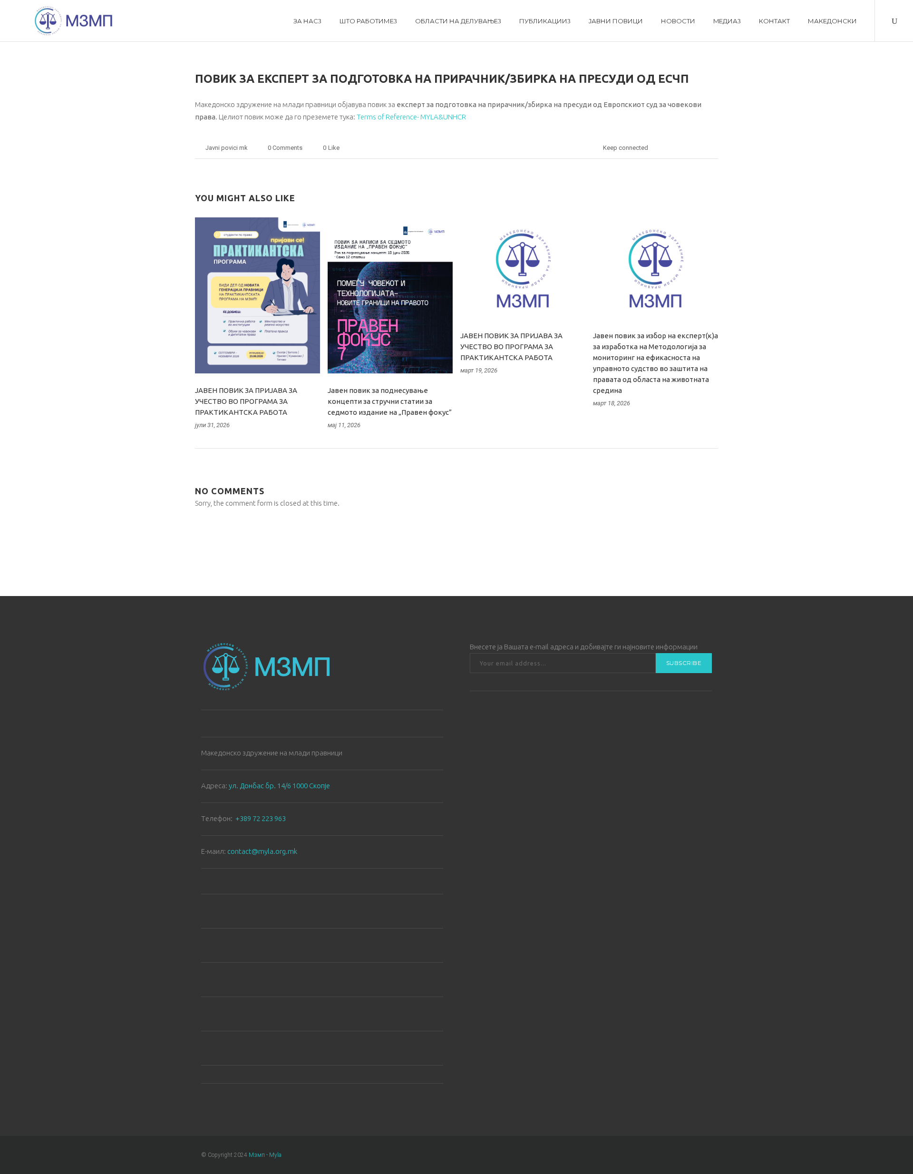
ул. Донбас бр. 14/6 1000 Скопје (279, 786)
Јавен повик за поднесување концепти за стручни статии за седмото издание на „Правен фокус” (390, 401)
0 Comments (285, 147)
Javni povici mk (226, 147)
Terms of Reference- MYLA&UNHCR (411, 117)
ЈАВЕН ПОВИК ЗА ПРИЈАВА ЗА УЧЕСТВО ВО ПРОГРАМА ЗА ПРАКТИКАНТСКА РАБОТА (246, 401)
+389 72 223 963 (260, 818)
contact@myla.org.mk (262, 851)
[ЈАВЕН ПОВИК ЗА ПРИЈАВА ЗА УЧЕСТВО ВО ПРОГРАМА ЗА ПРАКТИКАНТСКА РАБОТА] (257, 295)
